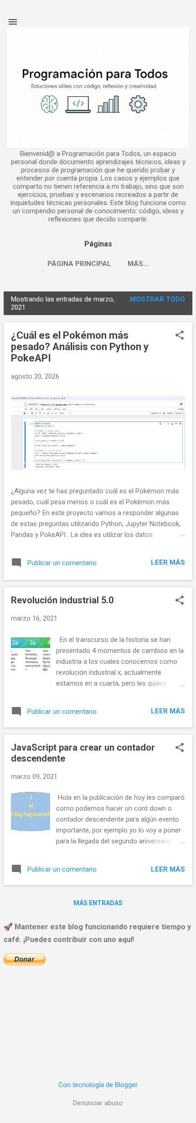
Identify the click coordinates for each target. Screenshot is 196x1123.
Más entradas (98, 903)
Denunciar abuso (98, 1103)
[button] (179, 336)
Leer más (168, 562)
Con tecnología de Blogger (98, 1085)
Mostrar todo (157, 299)
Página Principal (79, 264)
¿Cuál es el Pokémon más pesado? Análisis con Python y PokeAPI (80, 347)
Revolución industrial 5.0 (62, 600)
